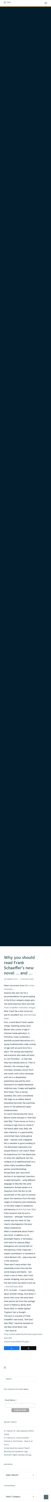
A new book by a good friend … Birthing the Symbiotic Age (18, 1450)
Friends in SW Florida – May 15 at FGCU (18, 1443)
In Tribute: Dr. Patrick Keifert (16, 1438)
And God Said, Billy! (27, 1209)
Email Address (11, 1400)
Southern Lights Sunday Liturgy (17, 1455)
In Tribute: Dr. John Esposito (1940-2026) (19, 1432)
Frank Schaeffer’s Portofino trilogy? (19, 1007)
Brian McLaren (28, 979)
